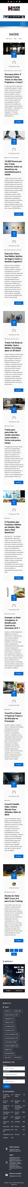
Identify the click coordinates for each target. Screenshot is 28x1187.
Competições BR (8, 1130)
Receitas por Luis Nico (8, 1113)
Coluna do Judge (20, 1095)
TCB (20, 1129)
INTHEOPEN (9, 1053)
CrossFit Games (20, 1113)
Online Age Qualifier (20, 1117)
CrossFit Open (9, 70)
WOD (18, 1057)
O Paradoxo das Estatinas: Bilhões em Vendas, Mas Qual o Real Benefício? (13, 527)
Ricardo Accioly (15, 888)
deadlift (8, 1049)
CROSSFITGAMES (11, 1046)
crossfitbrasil (9, 1026)
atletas (18, 1011)
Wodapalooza (8, 1134)
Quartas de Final (8, 1122)
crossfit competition (11, 1034)
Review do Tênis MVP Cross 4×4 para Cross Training (14, 898)
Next (14, 954)
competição (9, 1019)
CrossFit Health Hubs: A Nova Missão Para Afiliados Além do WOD (13, 809)
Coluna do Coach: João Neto (8, 1096)
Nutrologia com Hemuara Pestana (20, 1107)
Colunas (8, 339)
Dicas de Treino (17, 70)
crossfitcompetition (11, 1038)
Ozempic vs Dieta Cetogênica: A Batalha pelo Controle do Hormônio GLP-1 (13, 622)
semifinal (20, 1121)
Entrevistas (8, 1126)
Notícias (16, 157)
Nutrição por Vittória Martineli (8, 1107)
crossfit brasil (10, 1030)
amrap (7, 1011)
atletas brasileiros (11, 1015)
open (8, 1057)
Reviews (13, 892)
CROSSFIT (9, 1022)
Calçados (8, 892)
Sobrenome (6, 1071)
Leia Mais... (19, 121)
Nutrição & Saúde (10, 614)
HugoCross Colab (14, 66)
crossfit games (10, 1042)
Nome (4, 1065)
